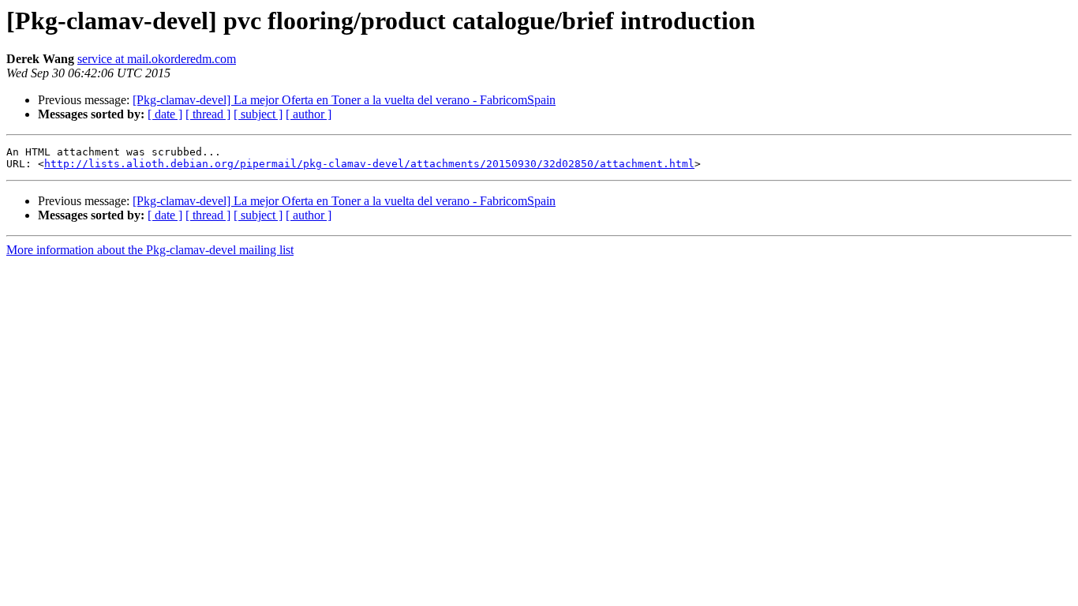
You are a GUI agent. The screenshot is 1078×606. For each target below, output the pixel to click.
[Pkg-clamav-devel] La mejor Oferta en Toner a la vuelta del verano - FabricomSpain (344, 100)
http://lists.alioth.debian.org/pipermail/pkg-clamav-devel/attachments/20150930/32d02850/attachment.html (369, 164)
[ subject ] (258, 114)
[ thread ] (207, 114)
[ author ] (308, 114)
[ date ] (165, 114)
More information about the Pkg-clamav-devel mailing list (150, 249)
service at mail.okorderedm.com (156, 58)
